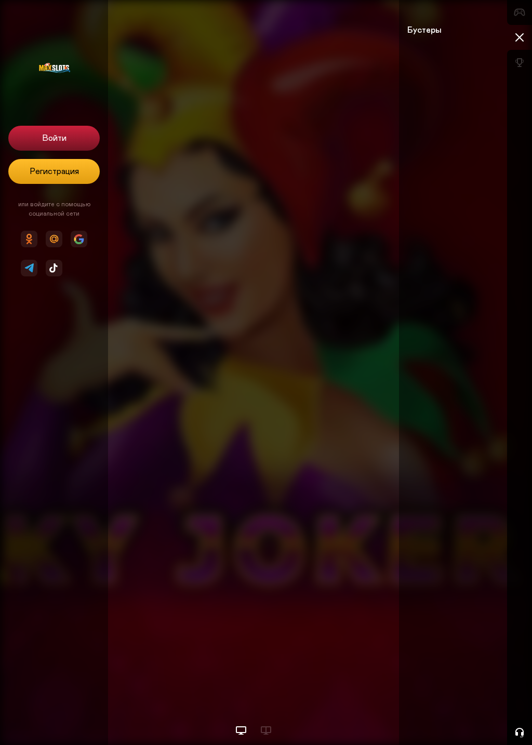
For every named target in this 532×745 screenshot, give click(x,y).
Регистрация (54, 171)
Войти (54, 138)
